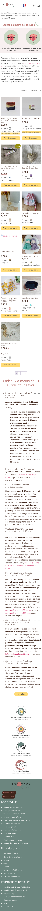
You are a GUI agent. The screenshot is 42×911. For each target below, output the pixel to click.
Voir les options (10, 185)
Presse (6, 867)
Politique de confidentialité (14, 897)
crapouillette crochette (31, 265)
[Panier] (38, 5)
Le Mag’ (6, 860)
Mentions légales (10, 893)
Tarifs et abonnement (11, 876)
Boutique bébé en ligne (12, 830)
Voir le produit (10, 138)
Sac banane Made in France (14, 814)
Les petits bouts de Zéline (29, 309)
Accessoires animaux (11, 824)
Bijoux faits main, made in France (16, 820)
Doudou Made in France (12, 840)
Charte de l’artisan (10, 900)
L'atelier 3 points (7, 180)
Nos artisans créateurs (12, 857)
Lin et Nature (27, 178)
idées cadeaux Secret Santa (17, 654)
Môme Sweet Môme (9, 311)
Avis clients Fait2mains (12, 870)
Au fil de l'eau (27, 222)
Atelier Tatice (6, 360)
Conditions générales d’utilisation (16, 887)
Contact (6, 863)
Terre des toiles (7, 223)
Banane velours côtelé (12, 817)
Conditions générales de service (16, 890)
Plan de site (8, 906)
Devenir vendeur (10, 873)
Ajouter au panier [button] (31, 185)
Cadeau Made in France (12, 807)
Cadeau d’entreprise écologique (15, 843)
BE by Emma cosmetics (10, 131)
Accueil (4, 13)
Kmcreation (6, 263)
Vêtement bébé (9, 833)
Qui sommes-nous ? (11, 854)
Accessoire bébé (9, 837)
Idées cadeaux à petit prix (20, 16)
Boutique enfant (9, 827)
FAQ (5, 903)
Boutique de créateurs (16, 13)
